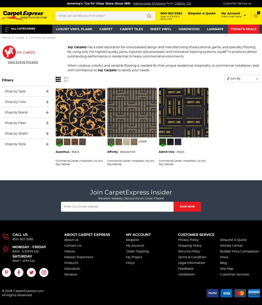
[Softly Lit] (126, 141)
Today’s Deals (243, 29)
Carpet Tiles (131, 29)
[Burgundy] (74, 141)
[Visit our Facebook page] (18, 272)
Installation (186, 274)
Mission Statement (78, 257)
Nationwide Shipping (149, 3)
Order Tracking (137, 251)
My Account (138, 235)
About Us (71, 239)
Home (6, 37)
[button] (234, 15)
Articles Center (231, 245)
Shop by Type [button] (15, 91)
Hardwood (189, 29)
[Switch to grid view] (58, 79)
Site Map (226, 268)
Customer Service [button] (235, 3)
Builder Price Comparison (239, 251)
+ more (142, 141)
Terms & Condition (192, 257)
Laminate (215, 29)
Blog (223, 262)
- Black (67, 152)
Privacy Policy (188, 239)
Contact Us (73, 245)
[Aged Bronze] (118, 141)
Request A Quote (233, 239)
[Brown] (67, 141)
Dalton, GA (183, 3)
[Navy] (82, 141)
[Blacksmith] (111, 141)
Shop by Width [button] (16, 133)
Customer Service (196, 235)
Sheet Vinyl (160, 29)
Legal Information (191, 262)
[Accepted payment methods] (233, 292)
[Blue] (178, 141)
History (69, 251)
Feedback (185, 268)
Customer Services (234, 274)
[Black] (59, 141)
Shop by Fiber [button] (15, 123)
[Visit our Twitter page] (31, 272)
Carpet (106, 29)
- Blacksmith (121, 152)
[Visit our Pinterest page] (6, 272)
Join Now (187, 206)
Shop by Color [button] (15, 101)
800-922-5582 (22, 239)
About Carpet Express (87, 235)
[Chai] (134, 141)
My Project (134, 257)
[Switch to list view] (66, 79)
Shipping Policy (190, 245)
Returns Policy (189, 251)
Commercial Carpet (42, 37)
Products (71, 262)
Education (72, 268)
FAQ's (130, 262)
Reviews (70, 274)
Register (132, 239)
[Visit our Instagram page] (43, 272)
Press (224, 257)
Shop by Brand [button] (16, 112)
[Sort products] (228, 79)
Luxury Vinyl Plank (74, 29)
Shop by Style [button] (15, 144)
